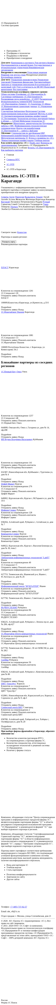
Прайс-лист (34, 143)
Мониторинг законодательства (27, 123)
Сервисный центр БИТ (12, 707)
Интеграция (31, 111)
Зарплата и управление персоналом (18, 84)
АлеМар (5, 660)
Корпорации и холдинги (22, 63)
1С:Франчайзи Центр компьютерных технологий (24, 634)
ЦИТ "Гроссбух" (8, 684)
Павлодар (19, 197)
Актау (12, 197)
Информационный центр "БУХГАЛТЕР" (20, 586)
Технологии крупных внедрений (32, 118)
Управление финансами (22, 82)
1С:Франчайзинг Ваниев (12, 312)
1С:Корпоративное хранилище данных (19, 106)
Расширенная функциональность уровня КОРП (26, 100)
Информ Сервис (8, 510)
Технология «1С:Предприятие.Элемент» (22, 102)
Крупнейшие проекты (11, 77)
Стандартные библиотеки (13, 111)
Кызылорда (30, 197)
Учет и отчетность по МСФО (30, 87)
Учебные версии (42, 140)
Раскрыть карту (8, 242)
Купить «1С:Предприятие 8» (41, 148)
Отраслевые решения (37, 72)
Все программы (20, 89)
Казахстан (22, 232)
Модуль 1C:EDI (45, 114)
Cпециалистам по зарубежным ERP (28, 133)
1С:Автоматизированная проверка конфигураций (24, 116)
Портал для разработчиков (41, 135)
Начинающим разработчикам (14, 135)
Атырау (39, 197)
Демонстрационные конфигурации (17, 140)
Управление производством (24, 80)
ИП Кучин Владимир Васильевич (16, 439)
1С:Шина (46, 104)
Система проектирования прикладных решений (23, 112)
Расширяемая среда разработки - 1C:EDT (20, 99)
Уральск (14, 207)
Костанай (5, 202)
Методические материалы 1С (14, 138)
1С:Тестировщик (9, 118)
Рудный (46, 202)
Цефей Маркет (8, 484)
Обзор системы (8, 94)
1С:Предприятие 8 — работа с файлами (19, 131)
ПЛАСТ (5, 267)
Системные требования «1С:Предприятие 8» (22, 97)
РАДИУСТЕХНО (9, 607)
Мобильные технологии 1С (32, 121)
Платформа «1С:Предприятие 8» (31, 94)
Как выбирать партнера (12, 150)
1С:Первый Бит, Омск (11, 372)
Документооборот (42, 82)
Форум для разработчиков (28, 128)
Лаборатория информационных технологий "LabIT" (25, 557)
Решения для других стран (13, 75)
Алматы (5, 197)
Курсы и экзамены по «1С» (41, 138)
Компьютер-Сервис (10, 534)
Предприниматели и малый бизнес (17, 65)
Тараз (45, 204)
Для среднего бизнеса (44, 63)
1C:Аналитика (34, 104)
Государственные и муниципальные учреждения (26, 66)
